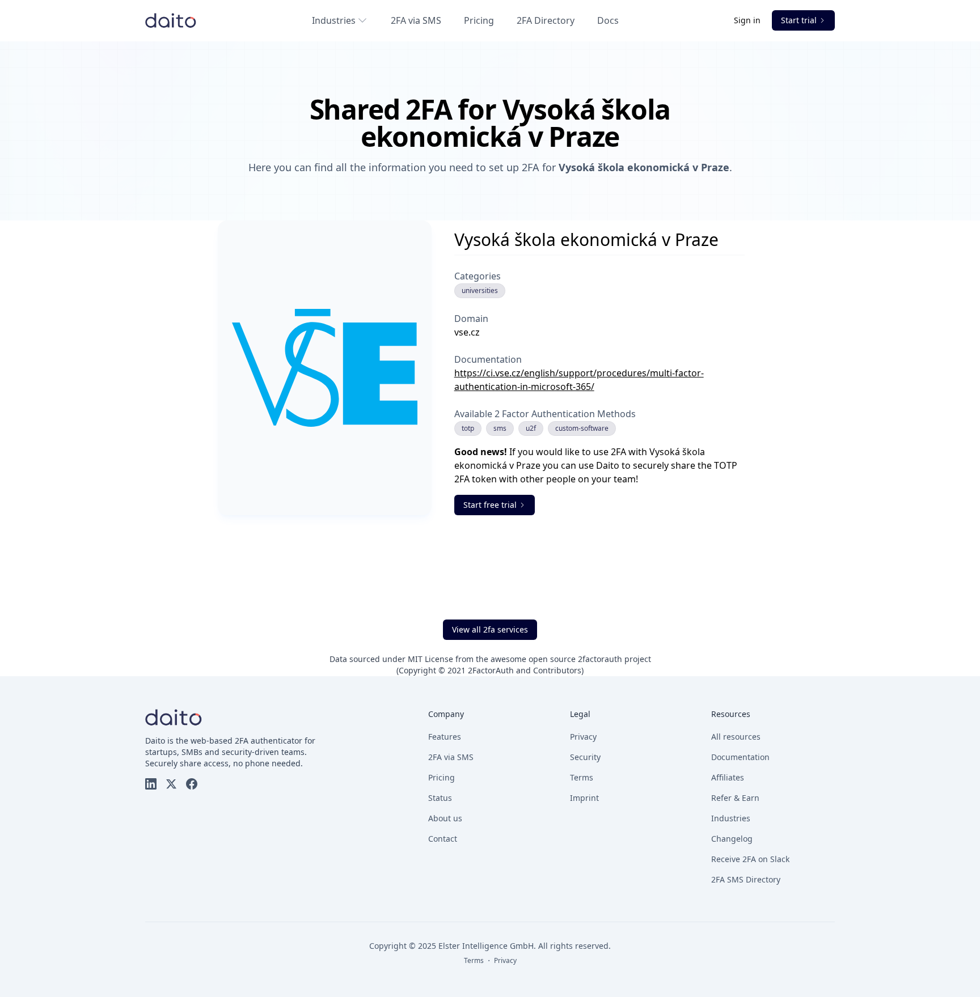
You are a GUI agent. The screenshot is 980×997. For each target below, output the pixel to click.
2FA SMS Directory (745, 879)
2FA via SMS (416, 20)
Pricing (479, 20)
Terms (581, 777)
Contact (442, 838)
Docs (608, 20)
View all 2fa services (490, 629)
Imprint (584, 797)
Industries (334, 20)
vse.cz (467, 332)
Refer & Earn (735, 797)
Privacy (583, 736)
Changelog (732, 838)
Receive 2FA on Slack (750, 859)
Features (444, 736)
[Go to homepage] (170, 20)
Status (440, 797)
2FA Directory (546, 20)
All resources (736, 736)
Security (585, 757)
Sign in (748, 20)
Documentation (740, 757)
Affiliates (727, 777)
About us (445, 818)
